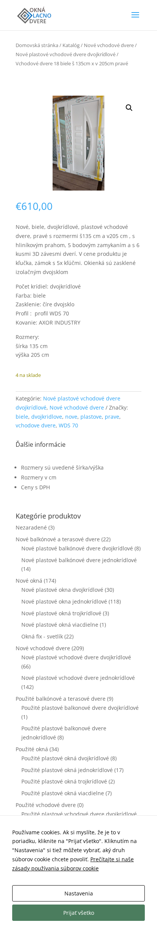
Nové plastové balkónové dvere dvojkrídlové (77, 548)
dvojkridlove (46, 416)
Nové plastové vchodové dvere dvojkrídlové (65, 54)
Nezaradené (31, 527)
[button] (129, 108)
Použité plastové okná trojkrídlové (64, 781)
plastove (91, 416)
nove (71, 416)
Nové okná (29, 580)
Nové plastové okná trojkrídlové (61, 613)
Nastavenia (78, 893)
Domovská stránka (37, 45)
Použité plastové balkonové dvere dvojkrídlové (80, 707)
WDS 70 (68, 425)
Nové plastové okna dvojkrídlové (62, 589)
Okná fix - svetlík (42, 636)
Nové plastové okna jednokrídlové (64, 601)
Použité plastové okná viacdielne (62, 793)
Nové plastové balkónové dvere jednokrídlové (79, 560)
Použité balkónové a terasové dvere (61, 698)
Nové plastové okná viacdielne (59, 624)
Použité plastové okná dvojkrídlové (65, 758)
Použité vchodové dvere (46, 804)
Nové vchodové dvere (109, 45)
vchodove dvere (36, 425)
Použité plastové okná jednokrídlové (67, 770)
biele (22, 416)
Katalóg (71, 45)
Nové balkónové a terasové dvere (58, 539)
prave (112, 416)
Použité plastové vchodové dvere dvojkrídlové (79, 814)
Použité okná (32, 749)
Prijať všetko (78, 912)
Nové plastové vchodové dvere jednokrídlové (78, 677)
